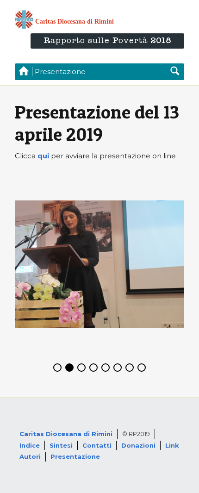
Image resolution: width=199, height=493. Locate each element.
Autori (30, 456)
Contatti (97, 445)
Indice (29, 445)
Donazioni (138, 445)
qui (43, 155)
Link (172, 445)
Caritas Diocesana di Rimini (65, 433)
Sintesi (61, 445)
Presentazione (75, 456)
